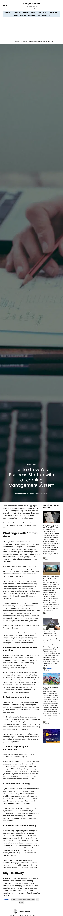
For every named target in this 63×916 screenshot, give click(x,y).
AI (49, 15)
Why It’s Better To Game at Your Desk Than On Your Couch (50, 634)
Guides (16, 15)
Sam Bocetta (21, 493)
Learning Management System (26, 899)
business (13, 899)
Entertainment (42, 15)
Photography (53, 12)
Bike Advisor (32, 15)
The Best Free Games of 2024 (50, 688)
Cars (39, 12)
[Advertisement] (31, 28)
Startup (21, 902)
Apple (33, 12)
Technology (16, 12)
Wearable (23, 15)
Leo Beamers (50, 557)
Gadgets (7, 12)
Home (11, 41)
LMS (37, 899)
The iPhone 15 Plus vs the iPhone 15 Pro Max (51, 526)
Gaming (25, 12)
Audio (44, 12)
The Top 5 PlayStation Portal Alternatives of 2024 (51, 578)
